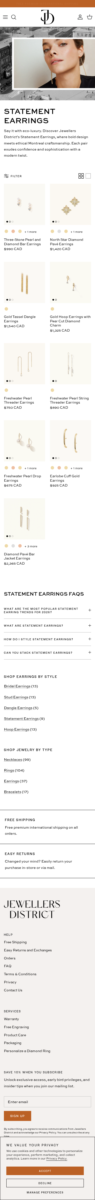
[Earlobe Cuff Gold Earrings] (70, 440)
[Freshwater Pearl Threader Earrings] (24, 363)
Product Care (15, 1035)
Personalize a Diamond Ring (27, 1050)
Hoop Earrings (16, 729)
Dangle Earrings (18, 707)
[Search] (16, 17)
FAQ (7, 966)
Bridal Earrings (17, 686)
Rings (9, 770)
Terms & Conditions (20, 974)
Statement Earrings (21, 718)
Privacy (10, 982)
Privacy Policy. (56, 1158)
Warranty (11, 1019)
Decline (45, 1183)
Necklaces (13, 759)
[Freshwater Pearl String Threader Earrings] (70, 363)
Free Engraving (16, 1027)
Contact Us (13, 990)
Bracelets (12, 791)
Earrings (11, 780)
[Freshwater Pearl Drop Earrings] (24, 440)
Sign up (17, 1116)
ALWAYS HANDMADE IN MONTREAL (47, 4)
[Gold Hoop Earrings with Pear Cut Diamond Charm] (70, 282)
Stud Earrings (16, 697)
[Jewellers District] (47, 17)
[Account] (79, 17)
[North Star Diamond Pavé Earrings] (70, 204)
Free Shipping (15, 942)
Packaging (12, 1042)
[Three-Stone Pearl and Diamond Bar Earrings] (24, 204)
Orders (10, 958)
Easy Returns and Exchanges (28, 950)
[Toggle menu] (5, 17)
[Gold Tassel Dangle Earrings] (24, 282)
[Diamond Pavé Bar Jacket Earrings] (24, 518)
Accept (45, 1171)
